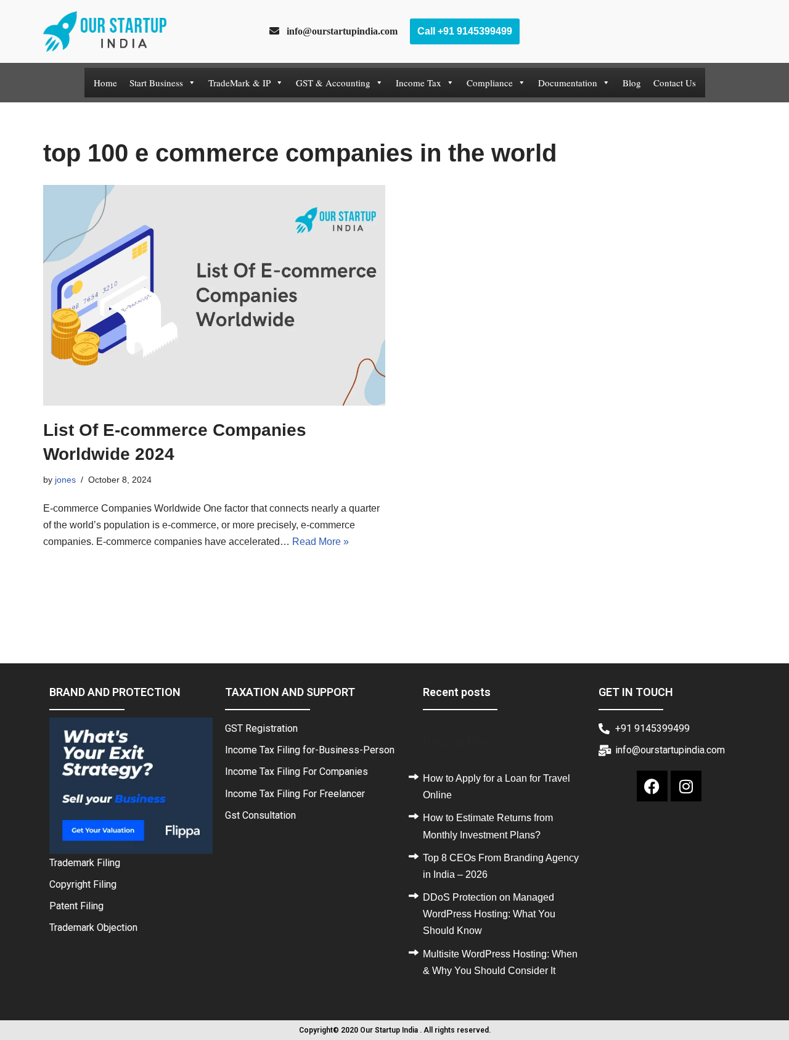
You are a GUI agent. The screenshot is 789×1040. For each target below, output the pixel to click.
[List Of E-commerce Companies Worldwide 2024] (214, 295)
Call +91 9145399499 (464, 31)
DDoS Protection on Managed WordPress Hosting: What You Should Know (489, 914)
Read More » (320, 541)
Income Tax (418, 82)
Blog (632, 82)
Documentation (567, 82)
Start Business (156, 82)
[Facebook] (652, 786)
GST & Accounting (333, 82)
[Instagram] (686, 786)
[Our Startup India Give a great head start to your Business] (104, 31)
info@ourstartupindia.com (338, 31)
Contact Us (674, 82)
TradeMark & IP (239, 82)
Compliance (490, 82)
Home (105, 82)
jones (65, 480)
